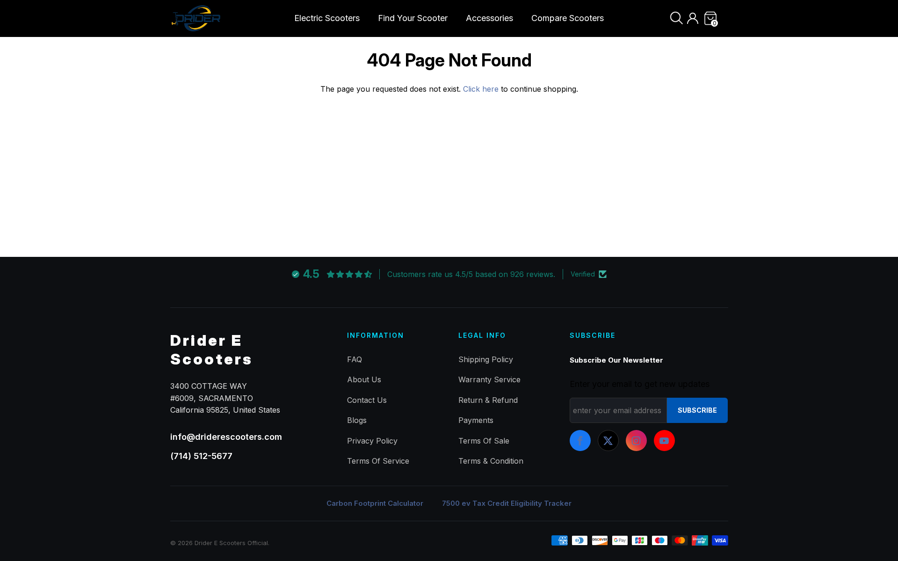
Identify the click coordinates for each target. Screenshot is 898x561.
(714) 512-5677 (201, 456)
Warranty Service (489, 379)
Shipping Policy (485, 359)
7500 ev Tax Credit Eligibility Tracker (507, 503)
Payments (475, 420)
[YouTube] (664, 440)
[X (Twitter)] (608, 440)
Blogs (357, 420)
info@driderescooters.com (226, 437)
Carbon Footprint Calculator (374, 503)
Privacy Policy (372, 440)
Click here (482, 89)
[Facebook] (580, 440)
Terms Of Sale (483, 440)
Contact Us (367, 400)
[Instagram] (636, 440)
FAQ (354, 359)
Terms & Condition (490, 461)
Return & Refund (488, 400)
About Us (364, 379)
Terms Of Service (378, 461)
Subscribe (697, 410)
